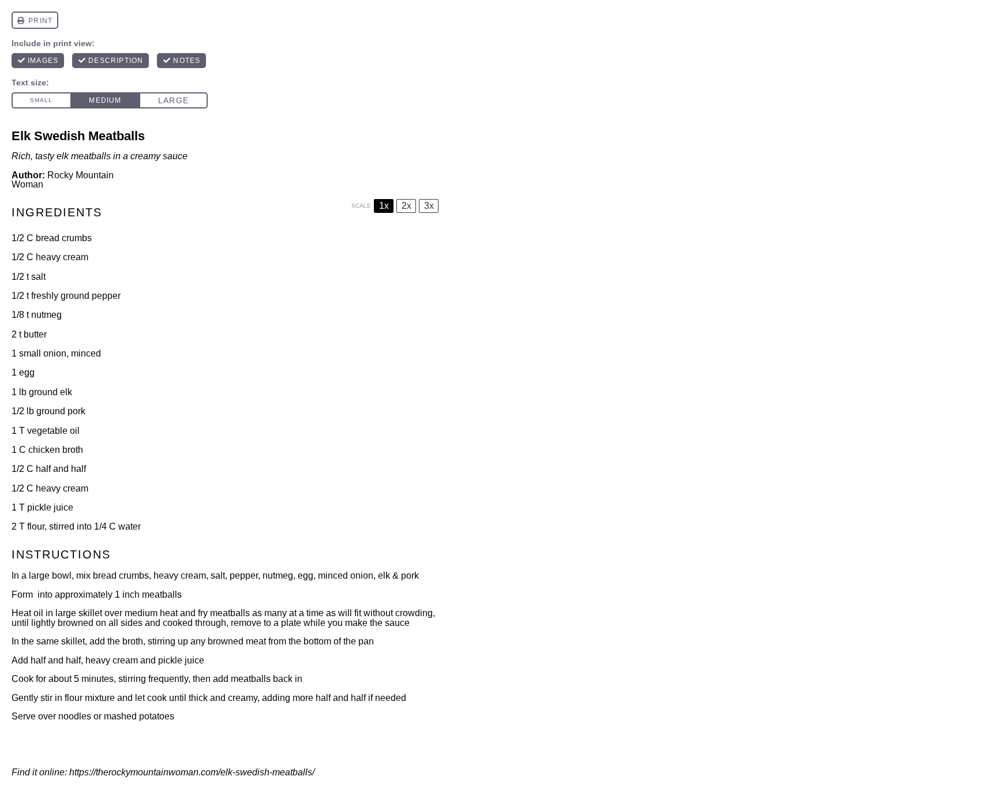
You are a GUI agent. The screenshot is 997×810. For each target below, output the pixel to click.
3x (429, 206)
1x (384, 206)
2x (406, 206)
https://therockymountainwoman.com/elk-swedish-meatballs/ (191, 772)
